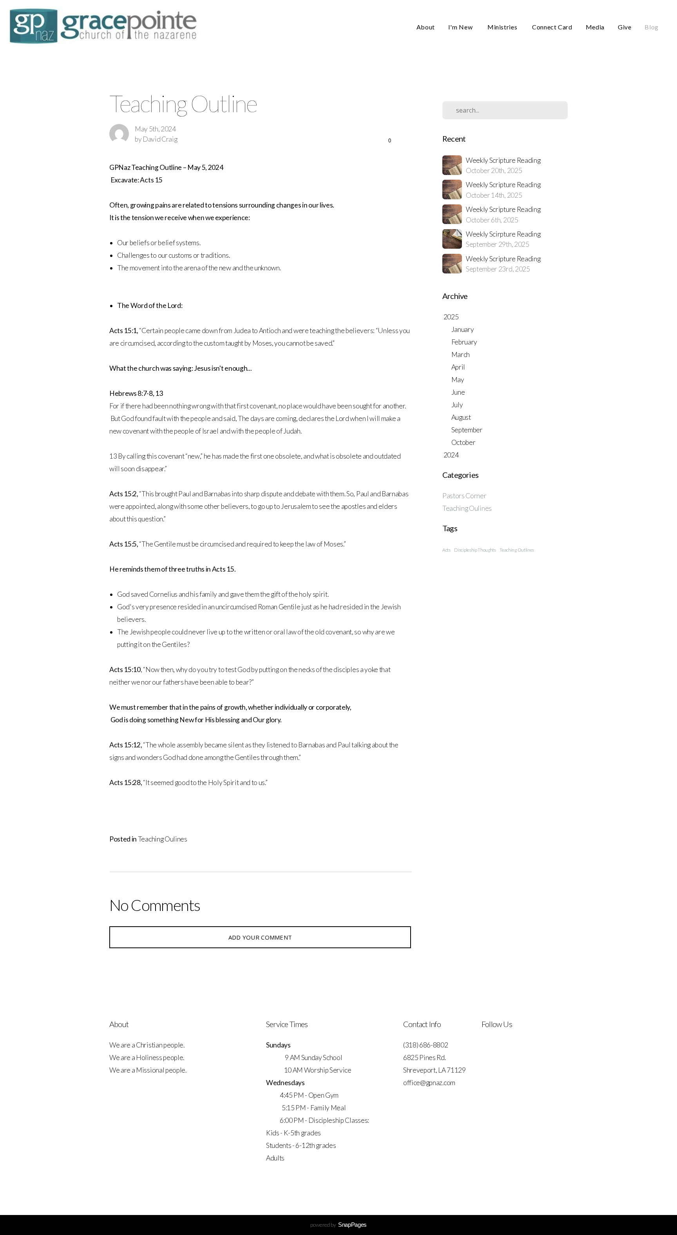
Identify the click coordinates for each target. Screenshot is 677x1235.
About (425, 27)
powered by (338, 1224)
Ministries (503, 27)
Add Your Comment (260, 937)
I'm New (461, 27)
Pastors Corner (464, 496)
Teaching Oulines (162, 839)
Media (595, 27)
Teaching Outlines (517, 550)
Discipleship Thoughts (475, 550)
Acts (446, 550)
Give (625, 27)
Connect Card (552, 27)
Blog (651, 27)
